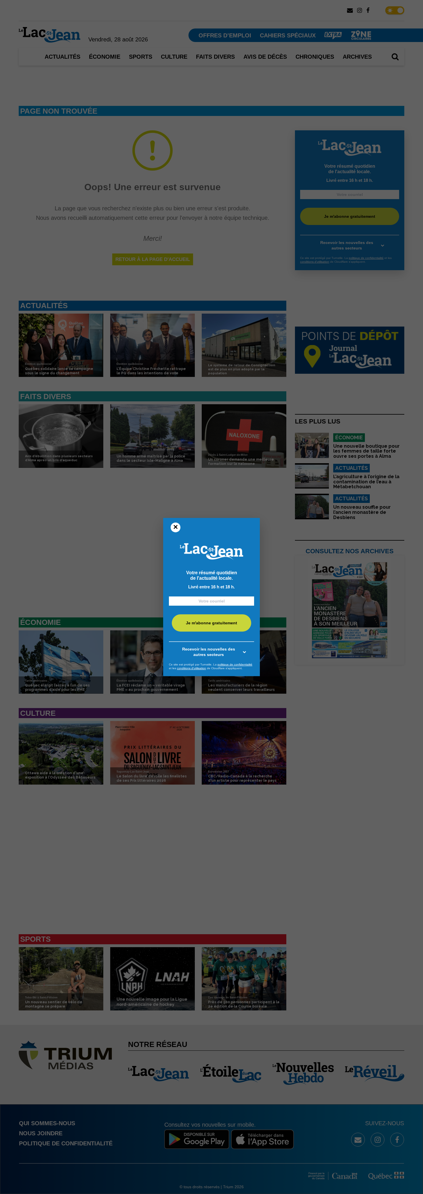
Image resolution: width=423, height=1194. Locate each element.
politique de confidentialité (235, 664)
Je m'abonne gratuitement (211, 623)
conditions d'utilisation (191, 668)
